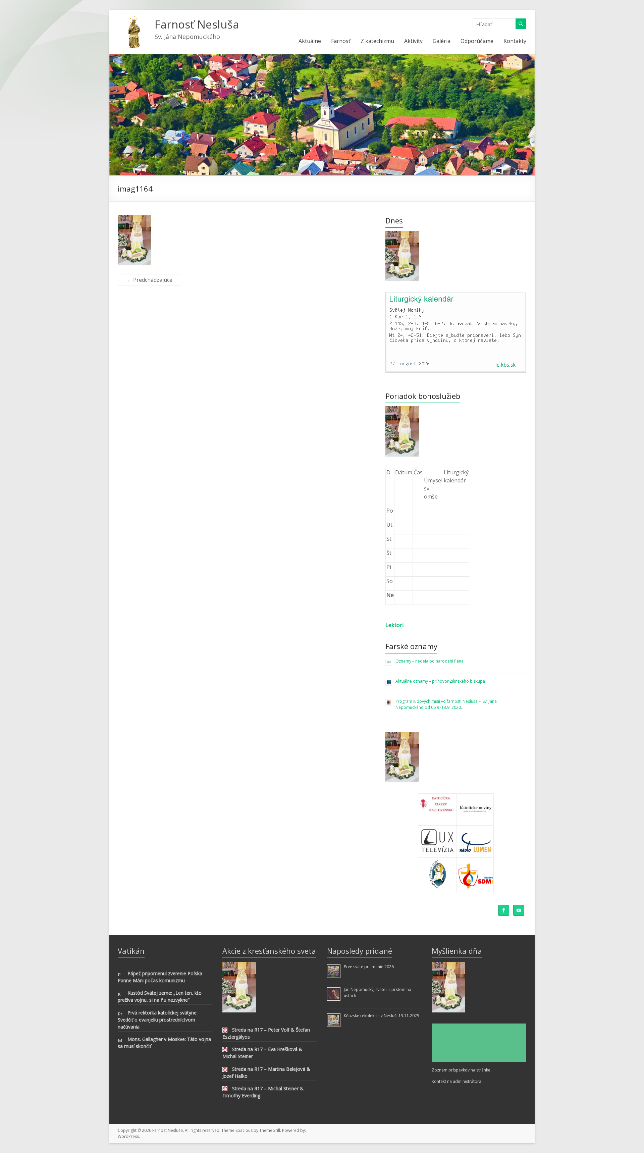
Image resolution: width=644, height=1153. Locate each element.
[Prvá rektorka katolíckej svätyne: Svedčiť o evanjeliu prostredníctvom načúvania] (120, 1014)
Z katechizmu (377, 41)
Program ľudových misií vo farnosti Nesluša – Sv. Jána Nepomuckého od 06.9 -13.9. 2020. (446, 704)
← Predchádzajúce (149, 279)
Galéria (441, 41)
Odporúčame (477, 41)
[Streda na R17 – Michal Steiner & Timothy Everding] (224, 1090)
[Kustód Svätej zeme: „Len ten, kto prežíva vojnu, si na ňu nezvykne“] (120, 994)
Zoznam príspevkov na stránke (461, 1070)
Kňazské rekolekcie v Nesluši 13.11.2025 (381, 1015)
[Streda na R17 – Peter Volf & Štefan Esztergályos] (224, 1031)
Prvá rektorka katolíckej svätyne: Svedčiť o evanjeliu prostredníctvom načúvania (158, 1019)
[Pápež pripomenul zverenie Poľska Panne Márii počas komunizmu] (120, 975)
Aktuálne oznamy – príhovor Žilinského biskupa (440, 681)
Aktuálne (310, 41)
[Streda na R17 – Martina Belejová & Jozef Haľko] (224, 1070)
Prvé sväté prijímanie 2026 (369, 966)
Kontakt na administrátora (456, 1081)
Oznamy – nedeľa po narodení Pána (429, 661)
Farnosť (341, 41)
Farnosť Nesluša (197, 24)
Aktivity (413, 41)
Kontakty (514, 41)
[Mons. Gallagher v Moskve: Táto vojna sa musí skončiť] (120, 1040)
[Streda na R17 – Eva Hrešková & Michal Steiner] (224, 1050)
